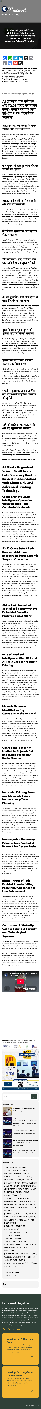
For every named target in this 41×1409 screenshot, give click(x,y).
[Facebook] (5, 58)
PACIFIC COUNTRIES (14, 1239)
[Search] (34, 1096)
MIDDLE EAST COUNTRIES (16, 1232)
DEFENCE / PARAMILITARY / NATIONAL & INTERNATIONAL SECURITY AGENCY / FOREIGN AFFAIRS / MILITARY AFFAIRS (20, 1217)
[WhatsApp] (10, 58)
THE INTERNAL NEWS (10, 15)
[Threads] (20, 63)
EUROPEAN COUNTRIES (15, 1226)
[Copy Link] (5, 63)
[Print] (31, 58)
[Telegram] (15, 58)
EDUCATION (11, 1223)
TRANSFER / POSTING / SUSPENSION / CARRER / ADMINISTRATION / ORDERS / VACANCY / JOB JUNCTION (20, 1257)
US (7, 1269)
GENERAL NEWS (12, 1229)
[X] (25, 58)
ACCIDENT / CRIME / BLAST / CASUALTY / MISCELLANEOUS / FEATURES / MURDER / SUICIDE (17, 1171)
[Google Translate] (10, 63)
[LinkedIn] (20, 58)
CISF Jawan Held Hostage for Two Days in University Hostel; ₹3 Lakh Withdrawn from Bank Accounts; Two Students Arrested (25, 1143)
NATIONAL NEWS (13, 1235)
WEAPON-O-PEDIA (13, 1272)
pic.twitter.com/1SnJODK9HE (11, 78)
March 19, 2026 (22, 81)
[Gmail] (15, 63)
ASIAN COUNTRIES (13, 1195)
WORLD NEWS (12, 1276)
